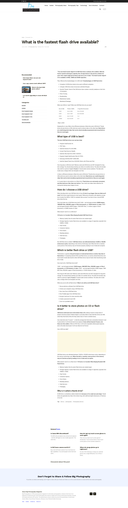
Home (46, 5)
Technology (83, 5)
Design (24, 105)
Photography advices (78, 401)
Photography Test (27, 114)
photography (69, 401)
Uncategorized (26, 122)
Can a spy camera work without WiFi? (34, 83)
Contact (101, 5)
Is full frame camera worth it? (60, 447)
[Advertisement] (64, 24)
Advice (62, 401)
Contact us (32, 501)
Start (23, 501)
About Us (38, 501)
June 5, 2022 (24, 46)
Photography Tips (73, 5)
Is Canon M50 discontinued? (60, 433)
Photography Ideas (60, 5)
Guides (52, 5)
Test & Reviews (93, 5)
